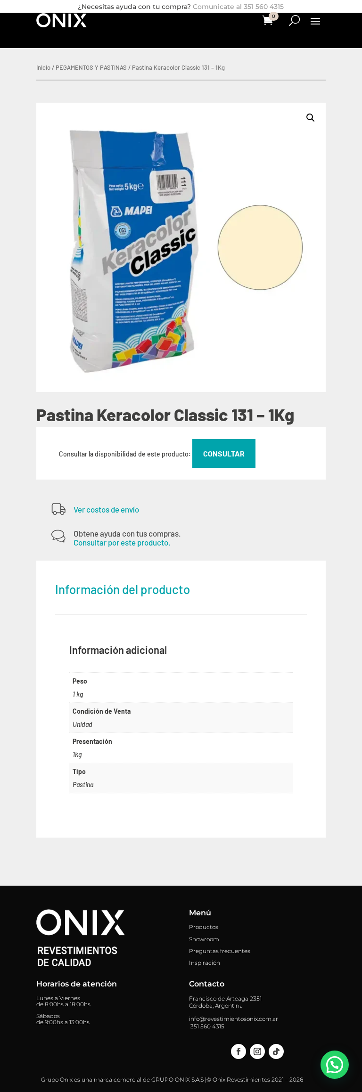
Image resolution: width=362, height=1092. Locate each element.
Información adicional (118, 650)
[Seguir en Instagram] (257, 1051)
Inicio (43, 67)
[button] (310, 117)
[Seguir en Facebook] (238, 1051)
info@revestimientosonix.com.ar (233, 1018)
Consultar (224, 453)
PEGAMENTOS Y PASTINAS (91, 67)
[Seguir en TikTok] (276, 1051)
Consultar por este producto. (122, 542)
